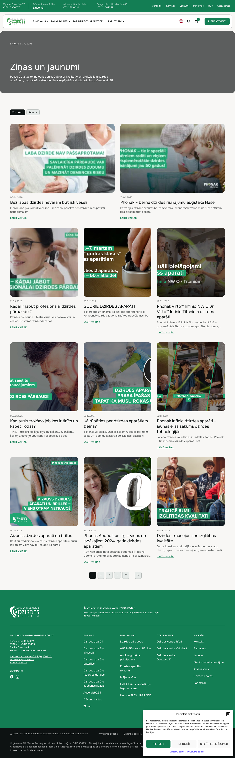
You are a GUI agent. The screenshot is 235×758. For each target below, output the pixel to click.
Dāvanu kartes (92, 699)
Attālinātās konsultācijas (135, 648)
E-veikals (39, 21)
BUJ (210, 5)
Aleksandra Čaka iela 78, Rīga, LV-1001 (31, 656)
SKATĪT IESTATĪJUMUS (214, 744)
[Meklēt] (188, 21)
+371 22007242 (105, 7)
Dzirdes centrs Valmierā (172, 648)
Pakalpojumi (59, 21)
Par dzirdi (115, 21)
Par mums (198, 5)
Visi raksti (17, 112)
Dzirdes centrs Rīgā (169, 641)
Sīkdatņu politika (178, 751)
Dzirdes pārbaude (131, 641)
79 (126, 575)
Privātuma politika (196, 751)
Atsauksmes (223, 5)
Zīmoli (87, 706)
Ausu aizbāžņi (92, 692)
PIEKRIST (158, 744)
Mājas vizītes (128, 677)
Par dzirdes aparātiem (88, 21)
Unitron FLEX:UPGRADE (135, 695)
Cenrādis (157, 5)
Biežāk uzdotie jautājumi (209, 662)
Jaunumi (184, 5)
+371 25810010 (71, 7)
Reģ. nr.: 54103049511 (22, 641)
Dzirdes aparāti (93, 641)
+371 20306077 (11, 7)
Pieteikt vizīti (217, 21)
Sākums (14, 44)
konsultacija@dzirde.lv (22, 659)
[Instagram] (17, 677)
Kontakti (170, 5)
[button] (228, 714)
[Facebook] (11, 677)
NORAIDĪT (184, 744)
